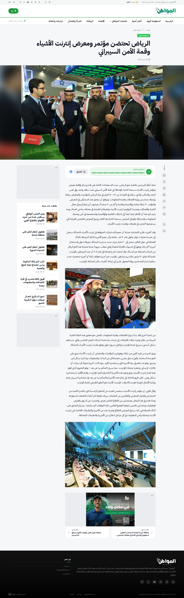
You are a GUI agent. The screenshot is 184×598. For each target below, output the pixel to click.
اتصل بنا (66, 573)
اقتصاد (101, 21)
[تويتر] (39, 2)
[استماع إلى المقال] (164, 230)
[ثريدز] (20, 2)
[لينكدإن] (164, 194)
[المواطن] (166, 11)
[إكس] (164, 188)
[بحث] (49, 2)
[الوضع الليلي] (14, 2)
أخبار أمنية (137, 21)
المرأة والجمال (75, 21)
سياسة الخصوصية (63, 569)
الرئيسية (169, 21)
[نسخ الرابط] (164, 201)
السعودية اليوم (154, 21)
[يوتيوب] (28, 2)
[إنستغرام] (31, 2)
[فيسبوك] (35, 2)
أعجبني (79, 171)
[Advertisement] (38, 182)
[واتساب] (164, 175)
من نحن (66, 566)
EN (9, 2)
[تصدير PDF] (164, 214)
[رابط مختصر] (164, 207)
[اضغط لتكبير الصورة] (92, 112)
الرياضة (89, 21)
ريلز (12, 10)
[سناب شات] (24, 2)
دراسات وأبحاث (55, 21)
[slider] (118, 173)
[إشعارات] (45, 2)
